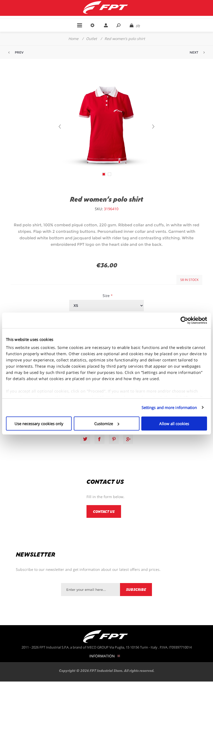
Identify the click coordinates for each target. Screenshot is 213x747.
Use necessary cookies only (39, 423)
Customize (103, 423)
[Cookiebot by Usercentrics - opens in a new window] (184, 320)
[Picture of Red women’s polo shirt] (103, 174)
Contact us (104, 511)
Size (107, 295)
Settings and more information (169, 407)
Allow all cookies (174, 423)
